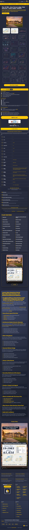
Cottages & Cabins (18, 492)
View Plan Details (5, 13)
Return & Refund (19, 514)
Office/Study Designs (19, 237)
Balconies (4, 217)
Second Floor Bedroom (6, 243)
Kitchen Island (5, 232)
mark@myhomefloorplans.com (20, 211)
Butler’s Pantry (18, 219)
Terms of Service (19, 508)
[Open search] (19, 1)
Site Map (18, 516)
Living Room (18, 234)
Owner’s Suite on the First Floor (8, 241)
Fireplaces (17, 226)
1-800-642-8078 (13, 211)
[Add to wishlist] (14, 129)
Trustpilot (3, 524)
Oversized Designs (19, 239)
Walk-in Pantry (5, 250)
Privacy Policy (19, 506)
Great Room (18, 228)
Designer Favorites (5, 506)
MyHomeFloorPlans (14, 527)
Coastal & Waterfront (18, 487)
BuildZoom (16, 524)
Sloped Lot (4, 510)
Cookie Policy (19, 510)
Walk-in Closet (18, 247)
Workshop (17, 250)
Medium (4, 237)
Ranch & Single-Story (18, 494)
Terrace (4, 245)
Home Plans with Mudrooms (7, 230)
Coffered (17, 221)
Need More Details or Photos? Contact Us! (14, 131)
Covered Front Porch (6, 224)
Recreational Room (19, 241)
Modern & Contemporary (25, 495)
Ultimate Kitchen (19, 245)
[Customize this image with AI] (21, 17)
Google (9, 524)
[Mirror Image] (21, 19)
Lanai (17, 232)
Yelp (6, 524)
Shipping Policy (19, 512)
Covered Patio (18, 224)
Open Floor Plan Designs (7, 239)
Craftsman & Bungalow (25, 489)
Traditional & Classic (19, 489)
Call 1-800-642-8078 (7, 486)
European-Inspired (24, 492)
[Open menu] (27, 1)
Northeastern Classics (19, 498)
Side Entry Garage (19, 243)
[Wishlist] (24, 1)
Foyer (4, 228)
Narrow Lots (4, 508)
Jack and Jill (18, 230)
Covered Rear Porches (6, 226)
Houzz (13, 524)
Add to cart (15, 117)
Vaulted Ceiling (5, 247)
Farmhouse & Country (25, 487)
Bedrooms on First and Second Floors (21, 217)
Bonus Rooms (5, 219)
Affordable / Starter (5, 512)
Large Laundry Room (6, 234)
